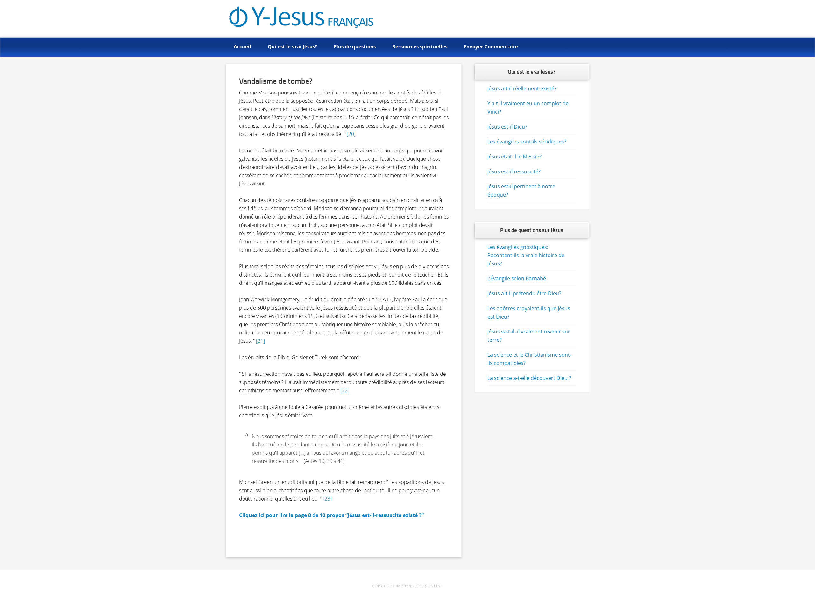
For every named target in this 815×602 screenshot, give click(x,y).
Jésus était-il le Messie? (514, 156)
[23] (327, 498)
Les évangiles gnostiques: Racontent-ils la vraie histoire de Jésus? (525, 255)
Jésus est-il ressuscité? (514, 171)
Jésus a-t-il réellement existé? (521, 88)
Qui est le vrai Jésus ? (287, 16)
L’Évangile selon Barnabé (516, 278)
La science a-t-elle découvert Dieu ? (529, 378)
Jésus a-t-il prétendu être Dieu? (524, 293)
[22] (344, 390)
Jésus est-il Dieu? (507, 126)
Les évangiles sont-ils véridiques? (526, 141)
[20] (351, 133)
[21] (260, 340)
